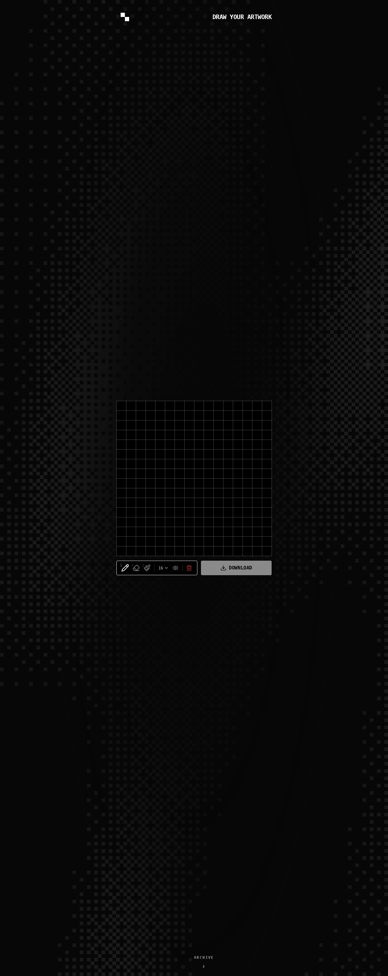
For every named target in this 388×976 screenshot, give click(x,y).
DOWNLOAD (240, 568)
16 (160, 567)
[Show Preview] (175, 568)
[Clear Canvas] (189, 568)
